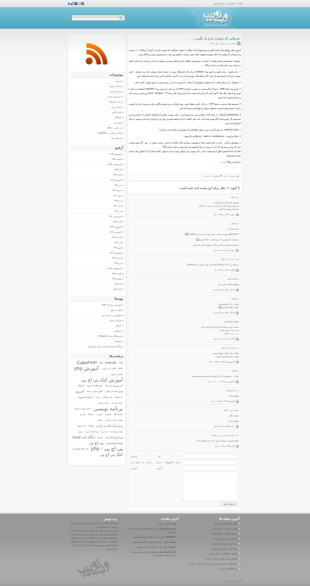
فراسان (117, 331)
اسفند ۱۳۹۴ (116, 159)
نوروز (80, 431)
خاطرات (108, 414)
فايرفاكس (113, 541)
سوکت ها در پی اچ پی (114, 420)
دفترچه (99, 414)
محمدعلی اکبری (232, 348)
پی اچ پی (96, 443)
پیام (225, 176)
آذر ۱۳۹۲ (117, 169)
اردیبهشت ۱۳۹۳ (114, 164)
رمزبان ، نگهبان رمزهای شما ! (224, 533)
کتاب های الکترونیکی (80, 449)
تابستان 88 (118, 414)
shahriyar (171, 537)
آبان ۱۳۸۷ (117, 289)
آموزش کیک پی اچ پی (102, 379)
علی (150, 142)
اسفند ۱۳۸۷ (116, 273)
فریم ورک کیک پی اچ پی (109, 425)
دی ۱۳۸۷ (117, 284)
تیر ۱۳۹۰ (117, 211)
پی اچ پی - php (107, 448)
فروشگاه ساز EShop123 (109, 336)
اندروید (118, 81)
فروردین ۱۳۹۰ (115, 216)
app (101, 363)
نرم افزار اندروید (91, 431)
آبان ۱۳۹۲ (117, 175)
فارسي (225, 581)
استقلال (81, 386)
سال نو (83, 414)
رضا (237, 299)
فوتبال (90, 426)
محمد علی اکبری (232, 259)
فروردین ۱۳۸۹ (115, 232)
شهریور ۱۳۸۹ (115, 227)
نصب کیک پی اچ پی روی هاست (224, 548)
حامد (237, 197)
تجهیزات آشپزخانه (168, 528)
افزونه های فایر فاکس (114, 391)
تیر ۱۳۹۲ (117, 185)
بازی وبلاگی (107, 397)
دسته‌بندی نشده (114, 96)
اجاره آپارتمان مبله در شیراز (227, 435)
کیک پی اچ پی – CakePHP (109, 133)
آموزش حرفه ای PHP (111, 305)
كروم (104, 541)
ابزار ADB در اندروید (229, 569)
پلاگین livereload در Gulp (226, 523)
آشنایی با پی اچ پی (108, 368)
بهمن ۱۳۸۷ (116, 278)
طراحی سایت (115, 320)
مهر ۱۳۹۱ (117, 195)
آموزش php (86, 368)
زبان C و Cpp (115, 102)
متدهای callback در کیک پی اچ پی (223, 553)
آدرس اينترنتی (146, 468)
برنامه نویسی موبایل (82, 408)
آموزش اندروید (117, 374)
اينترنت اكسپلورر (77, 541)
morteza (235, 279)
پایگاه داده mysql (83, 437)
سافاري (92, 541)
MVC (120, 368)
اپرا (98, 541)
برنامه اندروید (115, 86)
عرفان (118, 325)
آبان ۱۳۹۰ (117, 206)
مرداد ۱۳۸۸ (116, 258)
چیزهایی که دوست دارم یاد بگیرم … (215, 38)
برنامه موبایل (103, 403)
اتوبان (137, 50)
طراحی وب (116, 107)
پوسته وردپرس (114, 443)
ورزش (99, 437)
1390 (120, 363)
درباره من (231, 3)
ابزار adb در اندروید (94, 386)
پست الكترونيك (155, 462)
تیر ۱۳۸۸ (117, 263)
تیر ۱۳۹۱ (117, 201)
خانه (240, 3)
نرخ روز (104, 431)
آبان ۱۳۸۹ (117, 221)
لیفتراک (172, 547)
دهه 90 (91, 414)
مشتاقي (117, 341)
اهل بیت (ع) (116, 310)
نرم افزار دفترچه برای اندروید (225, 543)
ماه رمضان (81, 426)
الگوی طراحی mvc (94, 391)
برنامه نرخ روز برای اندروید (226, 538)
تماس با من (219, 3)
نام (146, 456)
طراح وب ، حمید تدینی (111, 315)
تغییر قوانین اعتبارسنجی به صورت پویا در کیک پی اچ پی (213, 564)
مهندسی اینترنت (116, 431)
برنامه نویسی (115, 91)
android (110, 362)
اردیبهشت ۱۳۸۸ (114, 268)
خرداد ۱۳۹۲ (116, 190)
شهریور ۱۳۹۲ (115, 180)
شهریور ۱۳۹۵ (115, 154)
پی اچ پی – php (114, 128)
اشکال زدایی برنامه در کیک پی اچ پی (221, 558)
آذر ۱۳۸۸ (117, 242)
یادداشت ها (207, 176)
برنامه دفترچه (117, 403)
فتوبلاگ (118, 117)
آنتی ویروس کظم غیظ (114, 386)
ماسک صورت (233, 410)
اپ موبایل (119, 397)
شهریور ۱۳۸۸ (115, 253)
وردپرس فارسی (114, 437)
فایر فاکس (116, 112)
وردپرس (117, 122)
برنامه (97, 397)
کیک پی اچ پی (111, 454)
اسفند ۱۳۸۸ (116, 237)
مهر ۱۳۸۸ (117, 247)
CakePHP (87, 362)
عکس (100, 420)
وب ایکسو (235, 390)
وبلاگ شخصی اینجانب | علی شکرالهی (104, 346)
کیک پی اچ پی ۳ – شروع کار (225, 528)
